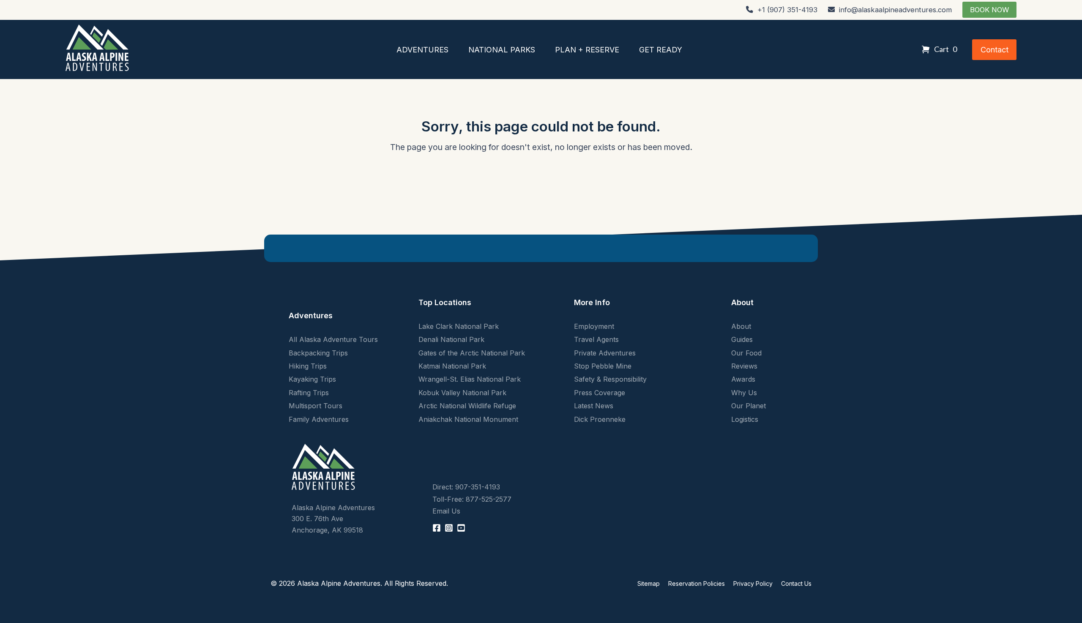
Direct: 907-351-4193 (466, 487)
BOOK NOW (989, 9)
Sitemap (648, 583)
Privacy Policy (753, 583)
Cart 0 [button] (945, 49)
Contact (994, 49)
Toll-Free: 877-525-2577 (471, 499)
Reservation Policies (696, 583)
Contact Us (796, 583)
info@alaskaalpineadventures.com (895, 9)
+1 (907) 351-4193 (787, 9)
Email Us (446, 511)
